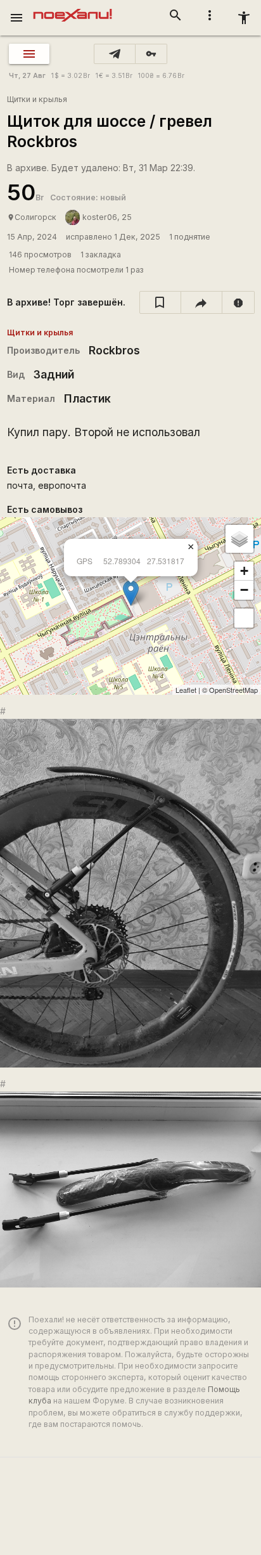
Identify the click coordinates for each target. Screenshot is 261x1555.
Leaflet (185, 690)
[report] (238, 302)
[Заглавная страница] (72, 9)
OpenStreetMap (233, 690)
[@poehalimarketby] (115, 54)
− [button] (244, 590)
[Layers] (239, 539)
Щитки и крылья (37, 99)
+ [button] (244, 571)
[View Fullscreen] (243, 618)
